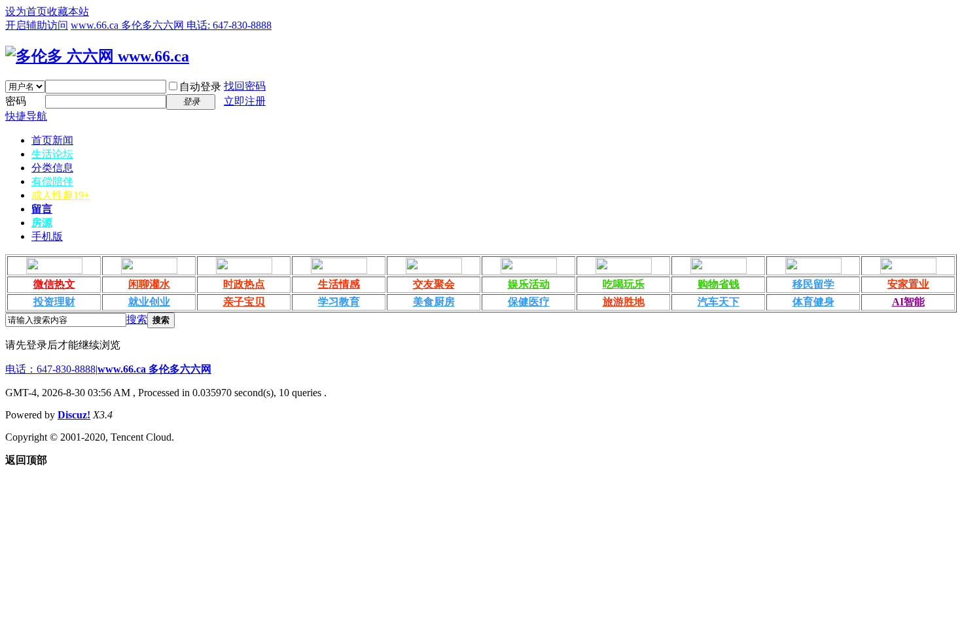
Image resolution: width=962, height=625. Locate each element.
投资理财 (54, 301)
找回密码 (245, 86)
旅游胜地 (624, 301)
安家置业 (908, 284)
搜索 (136, 319)
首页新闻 (52, 140)
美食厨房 (434, 301)
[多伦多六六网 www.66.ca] (97, 56)
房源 (41, 222)
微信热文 (54, 284)
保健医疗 (529, 301)
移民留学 (813, 284)
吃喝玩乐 (624, 284)
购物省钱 (718, 284)
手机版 (47, 236)
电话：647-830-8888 (50, 369)
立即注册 (245, 101)
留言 (41, 208)
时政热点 (244, 284)
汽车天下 (718, 301)
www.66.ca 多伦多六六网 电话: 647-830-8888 (171, 25)
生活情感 (339, 284)
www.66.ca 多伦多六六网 (154, 369)
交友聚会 (434, 284)
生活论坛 (52, 154)
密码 (15, 101)
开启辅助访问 (36, 25)
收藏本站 (68, 11)
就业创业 (149, 301)
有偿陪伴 (52, 181)
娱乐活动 (529, 284)
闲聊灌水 (149, 284)
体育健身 (813, 301)
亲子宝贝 (244, 301)
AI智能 (908, 301)
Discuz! (74, 414)
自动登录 (200, 86)
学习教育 (339, 301)
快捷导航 (26, 116)
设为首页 (26, 11)
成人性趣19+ (60, 195)
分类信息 (52, 167)
